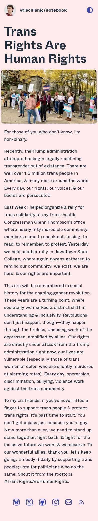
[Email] (68, 503)
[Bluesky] (16, 503)
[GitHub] (42, 503)
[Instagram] (55, 503)
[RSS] (81, 503)
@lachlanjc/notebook (43, 9)
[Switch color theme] (90, 10)
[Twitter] (29, 503)
